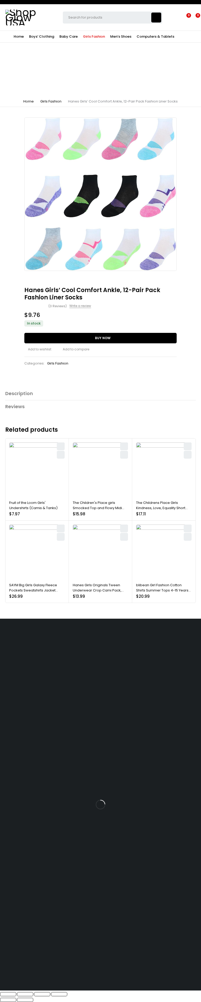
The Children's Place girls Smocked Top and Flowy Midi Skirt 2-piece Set (97, 507)
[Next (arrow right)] (25, 1000)
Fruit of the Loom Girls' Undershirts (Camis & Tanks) (33, 505)
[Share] (42, 994)
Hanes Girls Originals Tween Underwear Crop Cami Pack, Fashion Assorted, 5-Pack (97, 590)
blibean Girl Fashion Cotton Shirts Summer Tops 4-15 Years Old (162, 590)
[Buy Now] (61, 455)
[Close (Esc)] (59, 994)
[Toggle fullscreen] (25, 994)
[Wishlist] (185, 17)
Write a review (80, 306)
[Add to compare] (74, 349)
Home (28, 101)
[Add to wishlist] (37, 349)
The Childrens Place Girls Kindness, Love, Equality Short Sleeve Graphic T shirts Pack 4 (161, 507)
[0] (194, 17)
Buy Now (102, 338)
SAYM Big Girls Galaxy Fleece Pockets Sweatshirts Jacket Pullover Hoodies (33, 590)
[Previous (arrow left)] (8, 1000)
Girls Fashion (51, 101)
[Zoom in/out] (8, 994)
